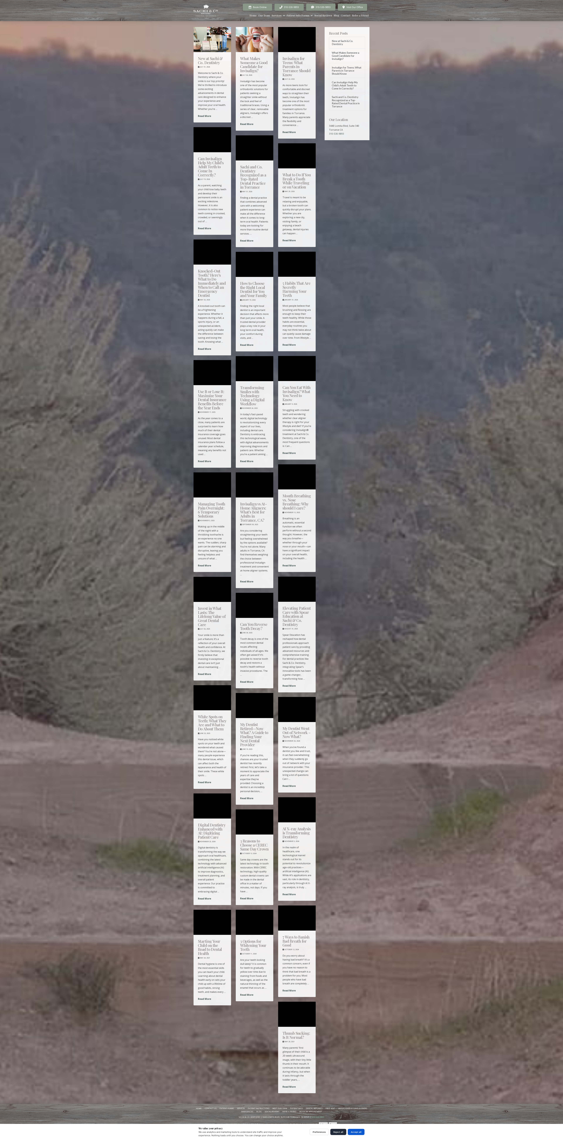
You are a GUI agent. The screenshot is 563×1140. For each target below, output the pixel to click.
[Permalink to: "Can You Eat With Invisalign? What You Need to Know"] (297, 368)
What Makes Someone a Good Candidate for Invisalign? (254, 64)
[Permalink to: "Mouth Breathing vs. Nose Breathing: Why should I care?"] (297, 476)
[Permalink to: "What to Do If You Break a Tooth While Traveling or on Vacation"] (297, 155)
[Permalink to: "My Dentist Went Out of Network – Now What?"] (297, 709)
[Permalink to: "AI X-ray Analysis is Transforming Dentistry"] (297, 809)
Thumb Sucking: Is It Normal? (296, 1035)
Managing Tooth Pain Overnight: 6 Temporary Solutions (211, 510)
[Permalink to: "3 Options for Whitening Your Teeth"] (254, 922)
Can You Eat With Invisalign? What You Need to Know (297, 393)
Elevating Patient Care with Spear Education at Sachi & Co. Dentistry (297, 616)
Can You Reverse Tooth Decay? (253, 626)
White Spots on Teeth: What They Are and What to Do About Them (212, 722)
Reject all (338, 1131)
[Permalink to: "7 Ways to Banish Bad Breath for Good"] (297, 918)
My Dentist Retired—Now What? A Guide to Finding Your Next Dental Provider (254, 734)
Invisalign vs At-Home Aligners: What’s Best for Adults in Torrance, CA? (253, 512)
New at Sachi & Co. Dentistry (210, 60)
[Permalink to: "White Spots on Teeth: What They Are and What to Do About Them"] (212, 697)
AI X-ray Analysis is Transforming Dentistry (297, 832)
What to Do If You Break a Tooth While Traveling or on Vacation (297, 180)
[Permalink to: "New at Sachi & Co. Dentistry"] (212, 39)
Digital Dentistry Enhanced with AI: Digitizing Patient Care (211, 831)
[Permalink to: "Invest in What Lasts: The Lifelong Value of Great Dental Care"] (212, 589)
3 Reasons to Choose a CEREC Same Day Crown (254, 845)
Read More (204, 116)
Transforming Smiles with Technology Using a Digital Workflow (252, 395)
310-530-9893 (336, 133)
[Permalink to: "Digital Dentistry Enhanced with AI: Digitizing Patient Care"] (212, 806)
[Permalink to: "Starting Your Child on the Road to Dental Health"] (212, 922)
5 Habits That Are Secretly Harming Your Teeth (296, 289)
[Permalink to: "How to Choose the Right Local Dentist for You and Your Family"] (254, 264)
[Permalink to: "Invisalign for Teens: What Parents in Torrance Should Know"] (297, 39)
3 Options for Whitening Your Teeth (253, 945)
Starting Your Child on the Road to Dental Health (210, 947)
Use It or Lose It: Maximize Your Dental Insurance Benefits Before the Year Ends (212, 399)
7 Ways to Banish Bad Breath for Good (296, 941)
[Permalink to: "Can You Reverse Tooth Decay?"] (254, 605)
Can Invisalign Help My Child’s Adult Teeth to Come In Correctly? (211, 166)
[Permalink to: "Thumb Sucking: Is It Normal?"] (297, 1014)
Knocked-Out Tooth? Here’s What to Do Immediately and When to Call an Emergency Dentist (212, 283)
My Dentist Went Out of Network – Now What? (297, 732)
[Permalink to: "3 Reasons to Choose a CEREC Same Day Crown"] (254, 822)
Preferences (319, 1131)
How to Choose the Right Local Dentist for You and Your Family (253, 289)
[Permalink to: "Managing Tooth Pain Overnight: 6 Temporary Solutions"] (212, 484)
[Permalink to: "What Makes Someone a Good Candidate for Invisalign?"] (254, 39)
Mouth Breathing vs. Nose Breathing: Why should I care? (297, 502)
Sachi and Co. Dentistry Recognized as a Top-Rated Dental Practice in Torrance (253, 177)
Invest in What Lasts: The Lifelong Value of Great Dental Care (211, 616)
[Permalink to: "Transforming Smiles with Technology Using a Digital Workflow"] (254, 368)
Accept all (356, 1131)
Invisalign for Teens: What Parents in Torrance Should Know (296, 66)
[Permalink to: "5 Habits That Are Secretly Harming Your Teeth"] (297, 264)
